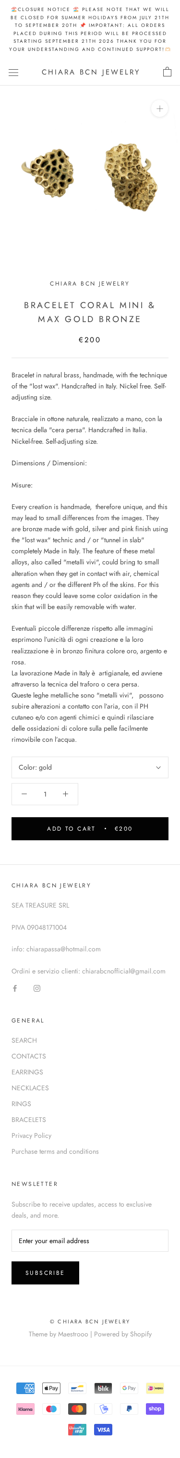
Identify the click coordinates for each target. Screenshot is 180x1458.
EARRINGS (27, 1072)
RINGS (21, 1104)
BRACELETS (29, 1119)
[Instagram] (37, 987)
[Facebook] (15, 987)
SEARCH (24, 1040)
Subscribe (45, 1273)
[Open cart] (167, 72)
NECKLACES (30, 1088)
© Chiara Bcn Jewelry (90, 1321)
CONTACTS (29, 1056)
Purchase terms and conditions (55, 1151)
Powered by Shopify (123, 1334)
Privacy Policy (31, 1135)
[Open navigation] (13, 72)
